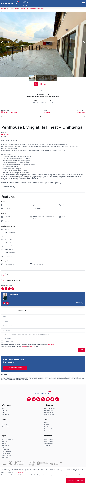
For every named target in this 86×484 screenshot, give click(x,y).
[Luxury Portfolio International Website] (20, 463)
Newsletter (8, 338)
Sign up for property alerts (15, 367)
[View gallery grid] (41, 84)
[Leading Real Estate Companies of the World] (25, 3)
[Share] (4, 11)
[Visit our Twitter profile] (43, 399)
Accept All (80, 480)
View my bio (80, 304)
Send (81, 349)
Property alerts (9, 341)
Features (43, 117)
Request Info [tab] (22, 310)
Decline (70, 480)
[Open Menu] (83, 3)
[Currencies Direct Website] (56, 463)
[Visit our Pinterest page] (52, 399)
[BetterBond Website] (7, 463)
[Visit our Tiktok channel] (57, 399)
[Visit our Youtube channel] (48, 399)
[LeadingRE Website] (32, 463)
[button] (1, 43)
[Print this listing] (45, 84)
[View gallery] (36, 84)
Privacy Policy (51, 344)
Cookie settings (60, 480)
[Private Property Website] (42, 463)
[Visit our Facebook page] (29, 399)
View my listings (79, 302)
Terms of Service (32, 346)
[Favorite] (1, 11)
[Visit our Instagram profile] (38, 399)
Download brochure (13, 280)
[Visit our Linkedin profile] (34, 399)
